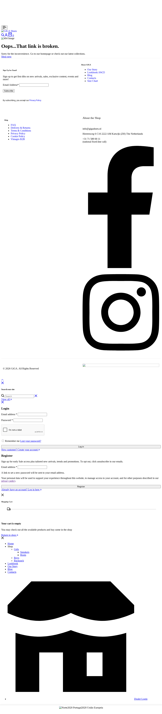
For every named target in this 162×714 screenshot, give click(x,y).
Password (7, 420)
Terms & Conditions (21, 130)
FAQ (13, 125)
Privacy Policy (35, 100)
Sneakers (24, 552)
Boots (23, 555)
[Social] (121, 267)
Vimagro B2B (18, 139)
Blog (89, 75)
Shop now (6, 56)
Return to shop (9, 535)
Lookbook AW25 (96, 72)
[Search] (3, 35)
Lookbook (13, 563)
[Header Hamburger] (4, 28)
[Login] (6, 35)
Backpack (19, 560)
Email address (9, 414)
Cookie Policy (18, 136)
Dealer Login (140, 699)
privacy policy (8, 481)
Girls (16, 549)
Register (81, 486)
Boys (16, 557)
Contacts (91, 78)
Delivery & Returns (20, 127)
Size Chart (92, 81)
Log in (81, 446)
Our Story (92, 69)
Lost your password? (30, 441)
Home (11, 543)
